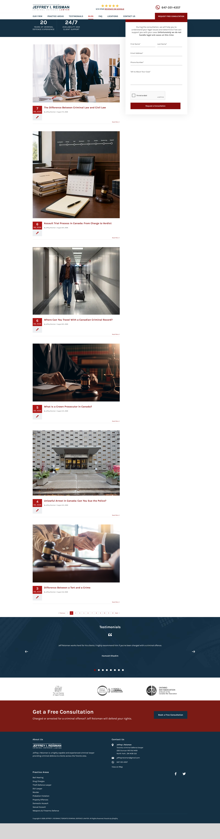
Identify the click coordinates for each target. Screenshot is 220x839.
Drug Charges (39, 781)
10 (104, 613)
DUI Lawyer (37, 788)
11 (108, 613)
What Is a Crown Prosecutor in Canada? (68, 406)
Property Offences (40, 799)
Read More (115, 122)
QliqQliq (115, 818)
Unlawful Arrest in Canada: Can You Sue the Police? (75, 500)
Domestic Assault (40, 803)
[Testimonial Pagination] (95, 670)
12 (112, 613)
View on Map (117, 767)
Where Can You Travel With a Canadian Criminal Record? (78, 319)
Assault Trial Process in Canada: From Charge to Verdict (78, 223)
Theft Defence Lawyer (42, 785)
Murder (36, 792)
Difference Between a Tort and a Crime (67, 587)
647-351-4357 (171, 7)
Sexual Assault (39, 807)
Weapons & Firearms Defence (46, 810)
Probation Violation (41, 796)
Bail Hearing (38, 777)
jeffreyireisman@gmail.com (128, 758)
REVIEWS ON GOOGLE (114, 9)
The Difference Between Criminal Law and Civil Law (75, 107)
